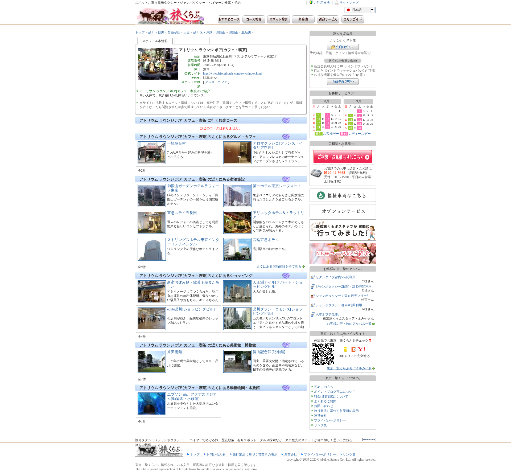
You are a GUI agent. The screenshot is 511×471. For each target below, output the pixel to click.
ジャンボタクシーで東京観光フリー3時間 (345, 296)
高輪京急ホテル (266, 240)
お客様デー (331, 134)
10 (318, 119)
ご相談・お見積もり (343, 156)
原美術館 (174, 352)
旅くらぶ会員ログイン (343, 47)
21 (350, 123)
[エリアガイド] (352, 19)
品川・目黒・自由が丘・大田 (169, 32)
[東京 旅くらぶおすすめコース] (229, 19)
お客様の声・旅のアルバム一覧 (349, 324)
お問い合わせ (323, 406)
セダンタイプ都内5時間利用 (336, 277)
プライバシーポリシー (330, 420)
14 (350, 119)
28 (350, 127)
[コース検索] (253, 19)
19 (327, 123)
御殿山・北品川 (240, 32)
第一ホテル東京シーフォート (277, 186)
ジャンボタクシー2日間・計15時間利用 (344, 286)
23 (359, 123)
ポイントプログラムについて (335, 392)
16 (359, 119)
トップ (140, 32)
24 (318, 127)
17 (318, 123)
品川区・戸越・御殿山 (209, 32)
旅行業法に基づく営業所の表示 (336, 411)
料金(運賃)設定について (331, 396)
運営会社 (320, 415)
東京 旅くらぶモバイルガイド (349, 368)
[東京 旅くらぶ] (169, 16)
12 (327, 119)
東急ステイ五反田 (182, 213)
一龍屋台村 (176, 143)
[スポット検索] (278, 19)
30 (359, 127)
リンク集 (320, 425)
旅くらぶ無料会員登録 (343, 81)
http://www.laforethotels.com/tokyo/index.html (232, 73)
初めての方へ (323, 387)
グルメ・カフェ (216, 82)
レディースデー (359, 134)
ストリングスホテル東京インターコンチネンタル (193, 242)
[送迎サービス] (328, 19)
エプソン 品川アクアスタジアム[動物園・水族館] (192, 396)
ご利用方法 (322, 3)
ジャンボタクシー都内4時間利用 (339, 305)
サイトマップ (348, 3)
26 (327, 127)
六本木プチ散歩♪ (328, 314)
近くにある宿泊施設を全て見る (279, 266)
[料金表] (303, 19)
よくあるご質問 (325, 401)
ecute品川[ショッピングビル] (191, 309)
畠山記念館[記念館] (269, 352)
